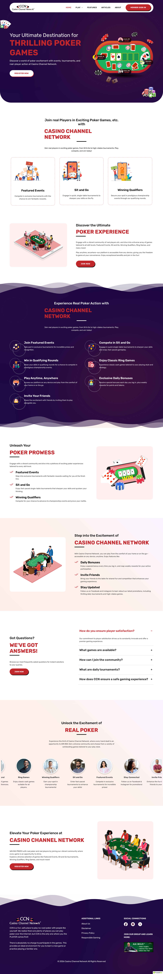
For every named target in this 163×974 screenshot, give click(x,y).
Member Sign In (138, 7)
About (118, 7)
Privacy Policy (88, 933)
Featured (92, 7)
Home (68, 7)
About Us (86, 923)
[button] (79, 7)
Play (78, 7)
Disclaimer (86, 928)
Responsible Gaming (91, 937)
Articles (105, 7)
